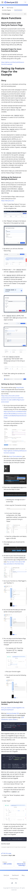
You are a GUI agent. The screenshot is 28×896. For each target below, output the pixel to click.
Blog (23, 875)
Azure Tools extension (15, 456)
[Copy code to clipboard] (25, 724)
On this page (6, 14)
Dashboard (15, 875)
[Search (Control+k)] (25, 2)
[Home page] (2, 8)
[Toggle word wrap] (22, 724)
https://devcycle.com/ (7, 201)
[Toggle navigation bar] (2, 2)
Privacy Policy (14, 878)
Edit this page (7, 853)
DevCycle (6, 875)
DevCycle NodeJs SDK (13, 713)
